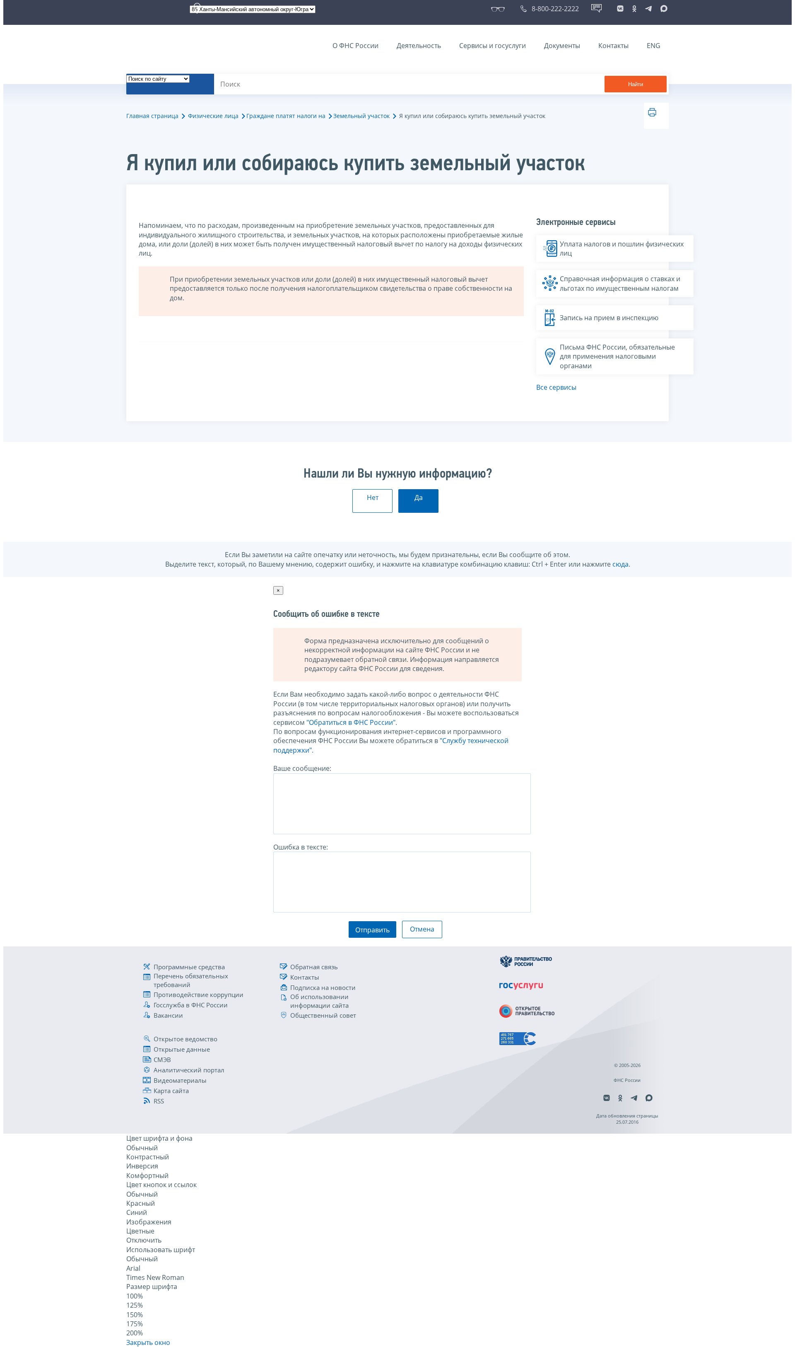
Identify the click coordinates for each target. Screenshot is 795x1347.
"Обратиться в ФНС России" (350, 722)
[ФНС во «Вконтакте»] (620, 8)
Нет (372, 497)
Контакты (613, 45)
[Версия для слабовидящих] (499, 8)
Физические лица (213, 116)
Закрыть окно (148, 1342)
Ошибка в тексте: (300, 847)
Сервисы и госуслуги (492, 45)
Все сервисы (556, 387)
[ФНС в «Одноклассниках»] (634, 8)
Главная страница (152, 116)
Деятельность (419, 45)
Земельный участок (361, 116)
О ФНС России (355, 45)
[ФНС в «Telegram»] (648, 8)
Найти (635, 84)
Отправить (372, 929)
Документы (562, 45)
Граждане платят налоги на (285, 116)
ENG (653, 45)
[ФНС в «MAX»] (662, 8)
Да (418, 497)
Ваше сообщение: (302, 768)
